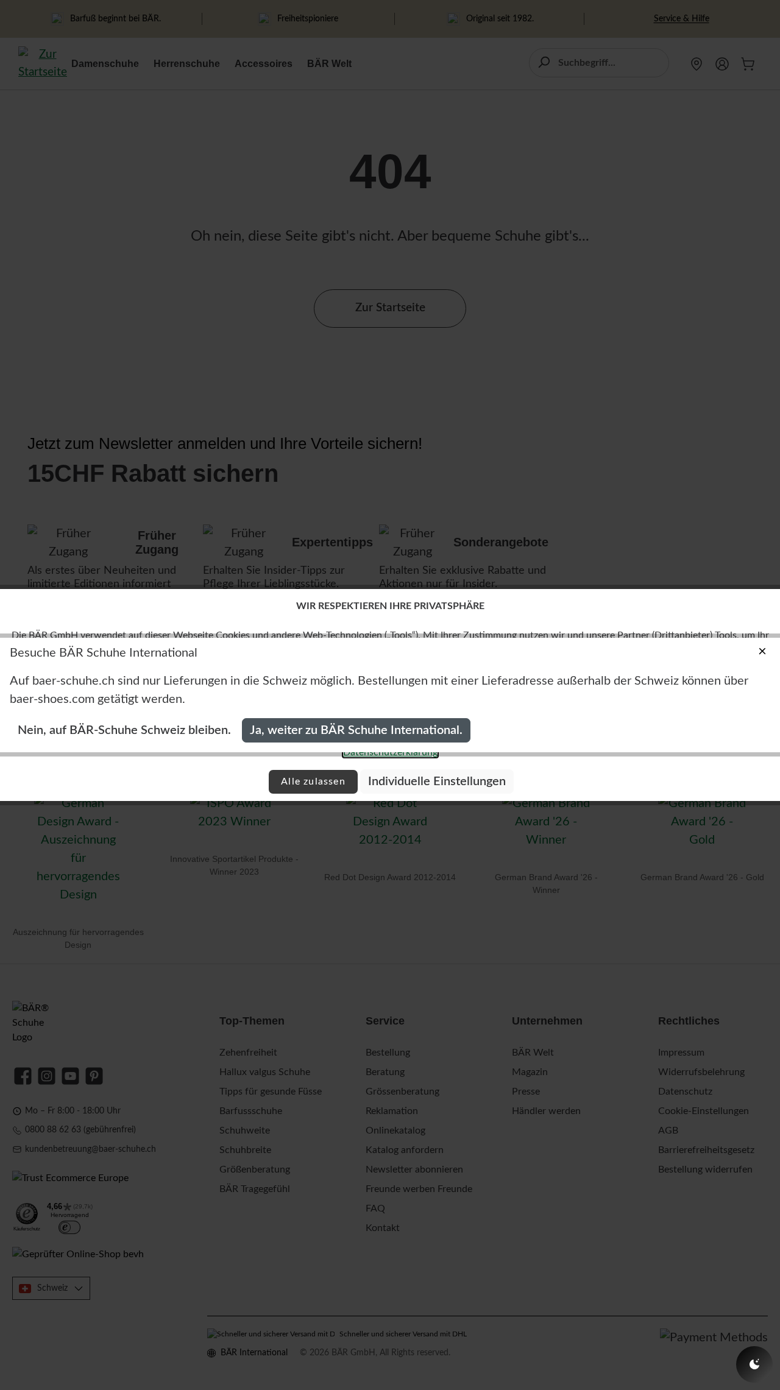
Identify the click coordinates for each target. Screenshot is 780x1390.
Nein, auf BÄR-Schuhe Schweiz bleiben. (124, 730)
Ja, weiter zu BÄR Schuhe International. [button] (356, 730)
